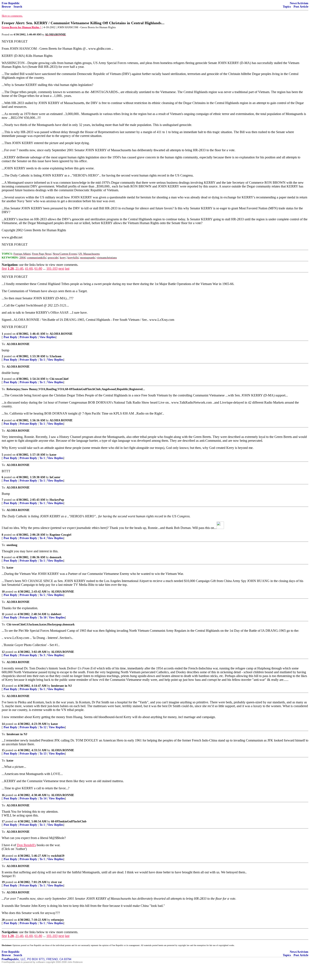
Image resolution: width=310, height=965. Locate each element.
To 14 (42, 798)
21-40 (19, 268)
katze (53, 454)
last (67, 268)
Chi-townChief (59, 378)
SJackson (55, 356)
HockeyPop (57, 499)
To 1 (42, 359)
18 (3, 855)
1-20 (11, 268)
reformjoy (57, 919)
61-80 (38, 268)
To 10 (42, 617)
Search (17, 6)
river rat (56, 882)
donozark (56, 557)
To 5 (42, 595)
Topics (287, 6)
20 (3, 919)
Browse (6, 6)
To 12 (42, 727)
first (4, 268)
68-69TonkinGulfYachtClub (68, 821)
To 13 (42, 753)
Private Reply (28, 337)
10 (3, 591)
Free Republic (11, 3)
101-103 (52, 268)
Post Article (301, 6)
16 (3, 795)
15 (3, 750)
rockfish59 (57, 855)
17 (3, 821)
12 (3, 651)
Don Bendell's (26, 845)
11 (3, 614)
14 (3, 723)
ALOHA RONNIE (61, 333)
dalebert (56, 614)
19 (3, 882)
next (61, 268)
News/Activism (299, 3)
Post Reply (10, 337)
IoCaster (55, 477)
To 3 (42, 655)
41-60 (29, 268)
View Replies (47, 337)
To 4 (42, 538)
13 (3, 685)
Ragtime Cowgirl (60, 534)
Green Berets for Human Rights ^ (22, 27)
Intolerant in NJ (61, 685)
